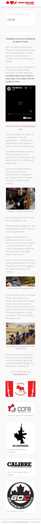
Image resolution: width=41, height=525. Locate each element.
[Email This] (8, 20)
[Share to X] (12, 20)
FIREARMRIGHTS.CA (20, 374)
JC (39, 522)
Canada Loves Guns (21, 522)
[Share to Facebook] (14, 20)
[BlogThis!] (10, 20)
